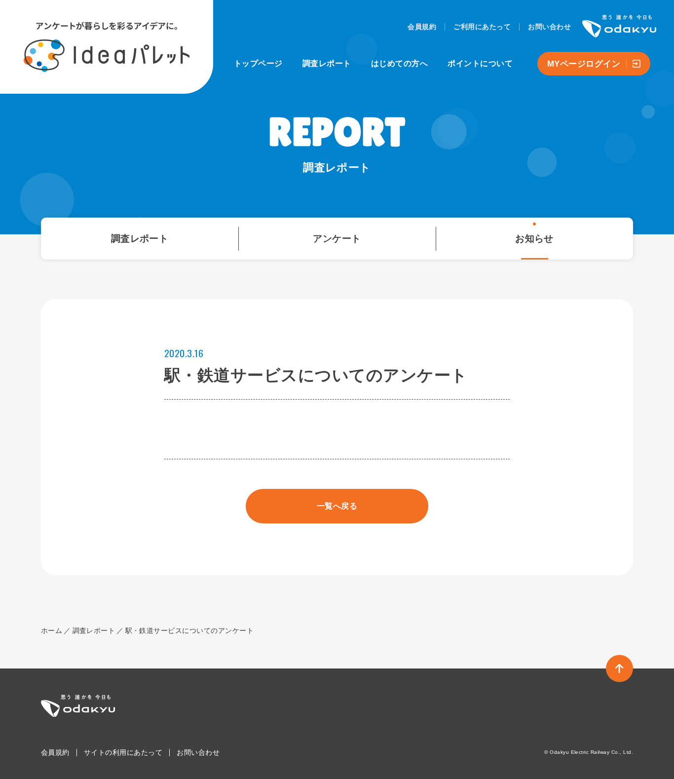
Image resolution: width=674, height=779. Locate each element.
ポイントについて (480, 63)
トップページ (258, 63)
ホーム (51, 630)
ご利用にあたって (482, 27)
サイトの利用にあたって (123, 752)
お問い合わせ (549, 27)
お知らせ (534, 238)
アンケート (337, 238)
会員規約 (422, 27)
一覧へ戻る (337, 506)
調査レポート (326, 63)
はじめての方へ (399, 63)
